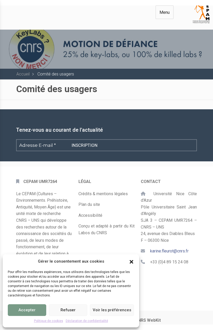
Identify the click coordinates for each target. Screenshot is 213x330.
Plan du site (89, 204)
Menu (164, 12)
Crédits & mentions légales (103, 193)
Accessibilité (90, 215)
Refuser (68, 310)
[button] (131, 261)
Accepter (27, 310)
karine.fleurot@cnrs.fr (169, 251)
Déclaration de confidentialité (87, 321)
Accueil (23, 74)
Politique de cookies (48, 321)
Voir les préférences (112, 310)
